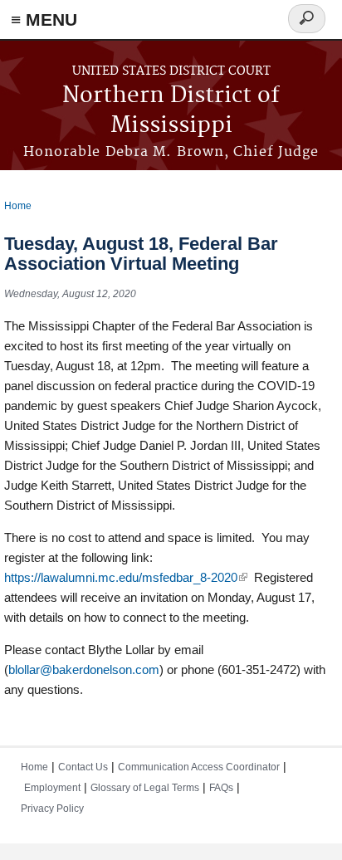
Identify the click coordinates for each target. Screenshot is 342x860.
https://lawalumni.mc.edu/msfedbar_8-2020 (125, 577)
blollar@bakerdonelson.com (83, 669)
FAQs (221, 788)
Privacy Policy (52, 808)
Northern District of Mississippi (171, 110)
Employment (52, 788)
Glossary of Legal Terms (144, 788)
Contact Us (83, 767)
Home (18, 206)
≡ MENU (44, 19)
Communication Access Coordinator (199, 767)
